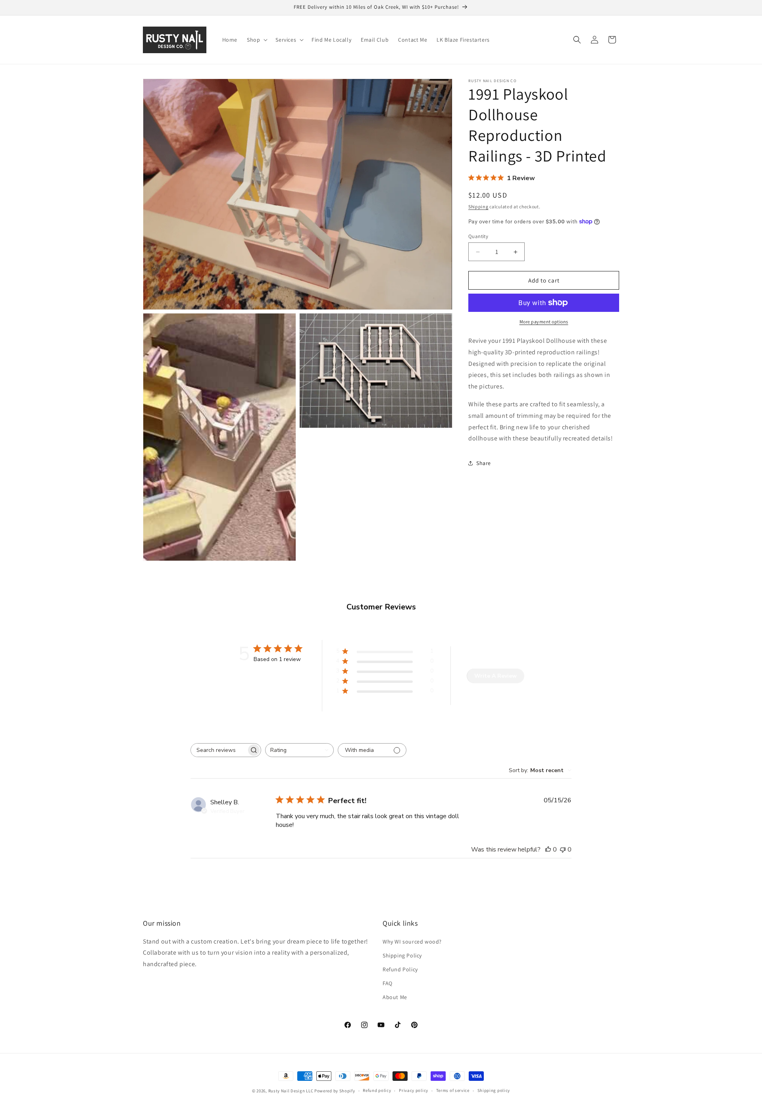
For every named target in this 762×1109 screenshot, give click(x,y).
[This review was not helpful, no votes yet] (563, 849)
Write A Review (495, 676)
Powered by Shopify (334, 1091)
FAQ (388, 983)
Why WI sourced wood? (412, 941)
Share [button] (483, 463)
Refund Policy (400, 969)
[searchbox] (218, 750)
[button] (256, 39)
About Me (395, 997)
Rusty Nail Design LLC (291, 1091)
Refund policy (377, 1090)
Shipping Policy (402, 955)
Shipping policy (493, 1090)
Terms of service (453, 1090)
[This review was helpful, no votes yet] (548, 849)
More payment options (544, 322)
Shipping (478, 206)
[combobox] (299, 750)
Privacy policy (413, 1090)
